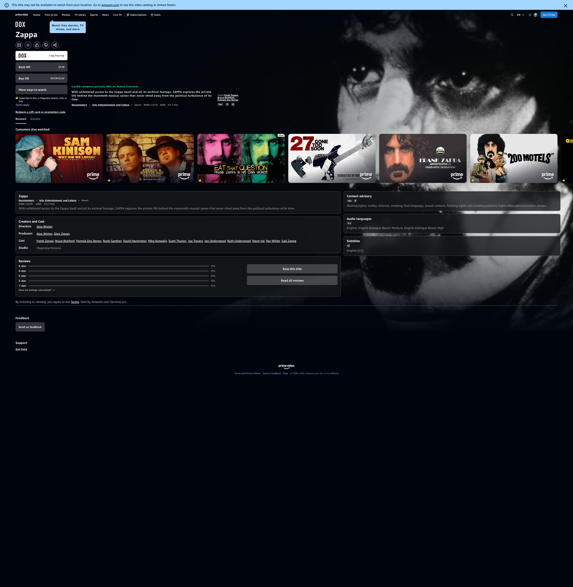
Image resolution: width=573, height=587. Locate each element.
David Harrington (135, 241)
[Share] (54, 45)
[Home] (22, 15)
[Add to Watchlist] (28, 45)
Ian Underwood (215, 241)
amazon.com (110, 5)
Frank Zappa (231, 95)
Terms (75, 301)
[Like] (37, 45)
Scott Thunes (177, 241)
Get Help (21, 349)
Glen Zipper (62, 233)
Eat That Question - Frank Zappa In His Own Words (241, 158)
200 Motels (513, 158)
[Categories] (530, 15)
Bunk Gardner (112, 241)
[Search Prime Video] (512, 15)
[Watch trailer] (19, 45)
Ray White (273, 241)
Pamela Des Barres (228, 99)
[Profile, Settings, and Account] (536, 15)
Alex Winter (45, 226)
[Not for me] (46, 45)
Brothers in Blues (150, 158)
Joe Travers (195, 241)
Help (285, 373)
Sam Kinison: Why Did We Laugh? (59, 158)
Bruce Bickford (226, 97)
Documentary (79, 104)
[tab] (21, 119)
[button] (37, 290)
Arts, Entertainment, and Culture (110, 104)
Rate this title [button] (292, 269)
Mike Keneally (157, 241)
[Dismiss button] (565, 6)
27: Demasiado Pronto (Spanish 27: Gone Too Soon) (332, 158)
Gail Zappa (289, 241)
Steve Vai (258, 241)
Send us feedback (272, 373)
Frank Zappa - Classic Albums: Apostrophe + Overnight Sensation (422, 158)
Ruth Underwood (239, 241)
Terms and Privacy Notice (247, 373)
